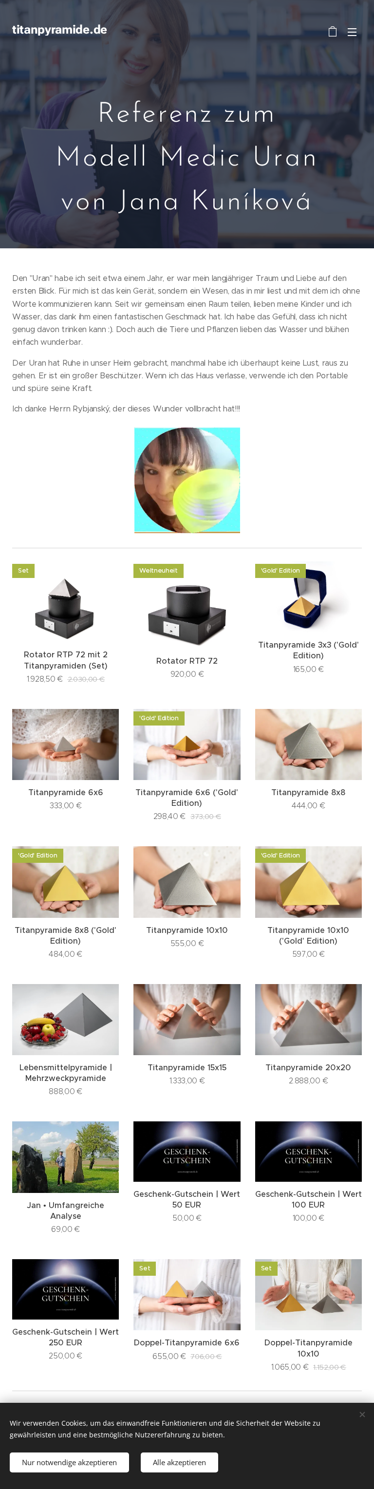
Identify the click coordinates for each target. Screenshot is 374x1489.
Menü (352, 31)
